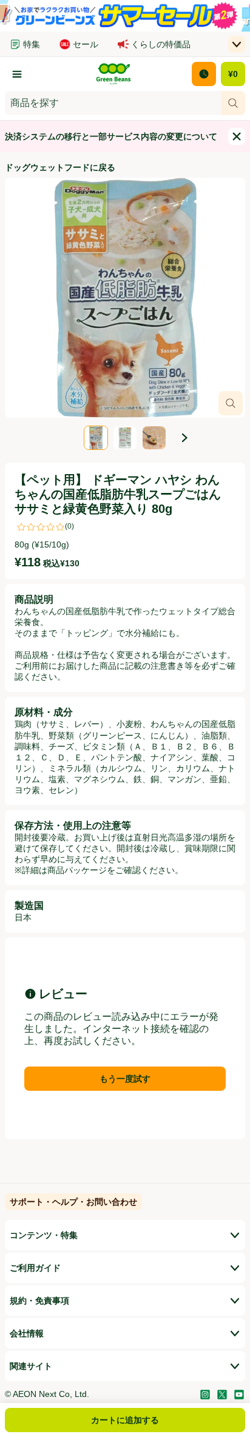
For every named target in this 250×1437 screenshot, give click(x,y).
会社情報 (27, 1333)
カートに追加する (125, 1420)
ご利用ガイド (35, 1268)
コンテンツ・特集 (44, 1235)
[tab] (125, 298)
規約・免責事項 (39, 1300)
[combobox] (112, 103)
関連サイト (31, 1366)
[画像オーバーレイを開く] (230, 403)
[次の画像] (184, 437)
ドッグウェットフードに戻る (60, 167)
